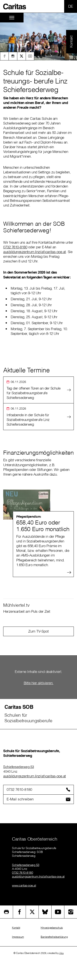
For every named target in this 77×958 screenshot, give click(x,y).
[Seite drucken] (6, 911)
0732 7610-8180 (15, 247)
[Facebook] (4, 56)
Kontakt (16, 927)
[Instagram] (13, 56)
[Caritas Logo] (14, 6)
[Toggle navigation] (12, 17)
